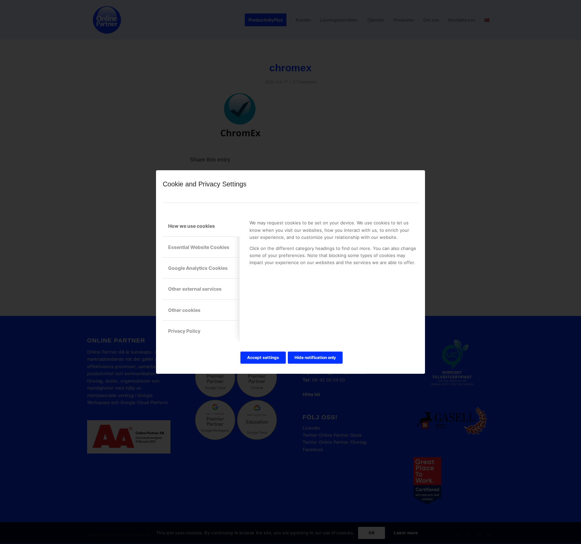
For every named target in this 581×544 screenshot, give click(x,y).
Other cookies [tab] (184, 310)
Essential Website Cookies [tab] (198, 247)
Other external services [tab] (195, 289)
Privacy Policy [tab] (184, 331)
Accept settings (263, 357)
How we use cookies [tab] (191, 226)
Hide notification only (315, 357)
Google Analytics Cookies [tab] (198, 268)
